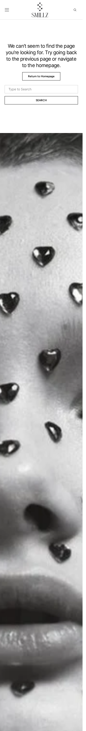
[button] (7, 10)
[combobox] (41, 89)
